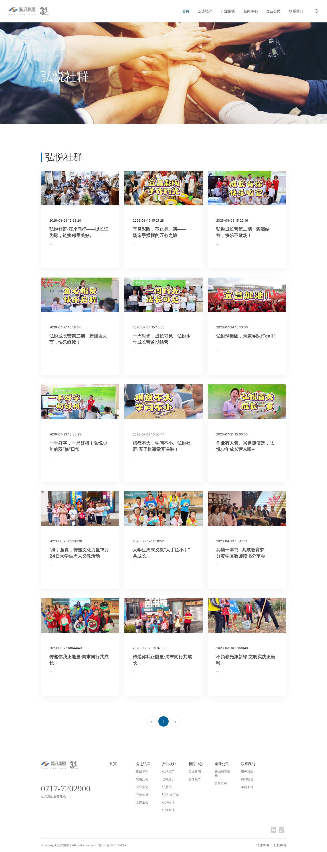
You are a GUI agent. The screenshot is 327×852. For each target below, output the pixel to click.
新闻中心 (251, 11)
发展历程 (142, 779)
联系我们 (296, 11)
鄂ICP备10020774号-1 (112, 845)
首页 (185, 11)
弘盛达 (167, 787)
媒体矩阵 (194, 779)
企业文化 (142, 787)
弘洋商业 (168, 810)
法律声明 (262, 845)
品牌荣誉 (142, 794)
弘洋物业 (168, 802)
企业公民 (273, 11)
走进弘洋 (205, 11)
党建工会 (142, 802)
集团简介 (142, 771)
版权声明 (280, 845)
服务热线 (247, 771)
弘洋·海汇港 (170, 794)
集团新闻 (194, 771)
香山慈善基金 (222, 773)
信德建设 (168, 779)
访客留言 (247, 779)
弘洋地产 (168, 771)
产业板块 (228, 11)
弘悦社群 (221, 783)
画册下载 (247, 787)
